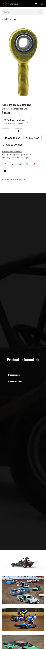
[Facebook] (5, 164)
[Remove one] (5, 131)
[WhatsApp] (27, 164)
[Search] (40, 12)
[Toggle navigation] (41, 3)
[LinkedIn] (20, 164)
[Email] (5, 171)
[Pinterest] (34, 164)
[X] (12, 164)
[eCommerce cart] (35, 3)
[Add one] (18, 131)
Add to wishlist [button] (13, 144)
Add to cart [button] (14, 137)
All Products (10, 19)
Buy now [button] (33, 137)
